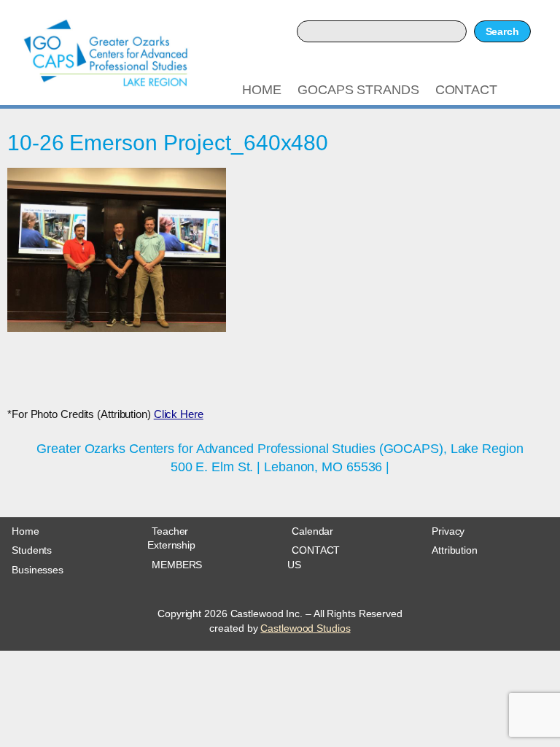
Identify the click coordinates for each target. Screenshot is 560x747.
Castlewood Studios (305, 628)
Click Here (178, 414)
